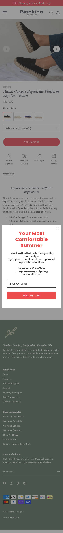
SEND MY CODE (31, 295)
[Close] (57, 229)
